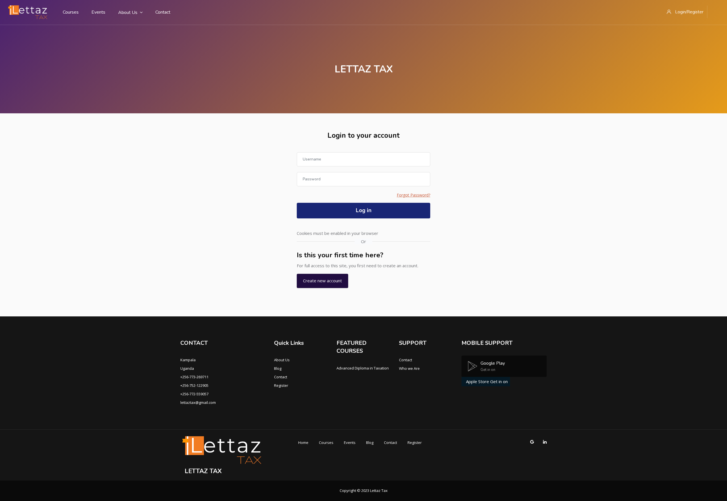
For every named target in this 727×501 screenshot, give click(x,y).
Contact (162, 12)
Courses (71, 12)
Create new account (322, 280)
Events (98, 12)
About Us (127, 12)
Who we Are (409, 368)
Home (303, 442)
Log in (363, 210)
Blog (277, 368)
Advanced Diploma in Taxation (363, 368)
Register (281, 385)
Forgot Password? (413, 195)
